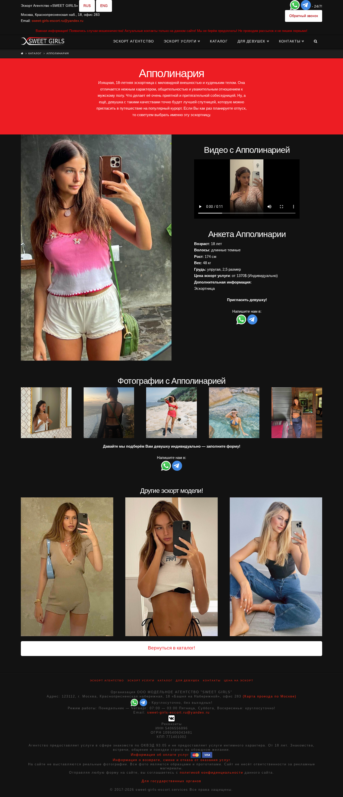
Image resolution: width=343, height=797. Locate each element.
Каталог (34, 53)
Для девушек (188, 680)
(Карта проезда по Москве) (269, 696)
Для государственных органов (171, 781)
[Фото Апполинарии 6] (296, 412)
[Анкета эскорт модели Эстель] (171, 566)
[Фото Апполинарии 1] (96, 247)
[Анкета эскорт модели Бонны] (67, 566)
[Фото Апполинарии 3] (109, 412)
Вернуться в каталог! (171, 647)
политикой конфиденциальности (211, 772)
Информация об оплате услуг (160, 755)
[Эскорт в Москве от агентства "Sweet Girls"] (43, 40)
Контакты (212, 680)
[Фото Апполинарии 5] (234, 412)
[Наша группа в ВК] (171, 718)
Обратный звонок (303, 16)
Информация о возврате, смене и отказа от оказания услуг (172, 760)
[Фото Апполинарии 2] (46, 412)
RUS (87, 6)
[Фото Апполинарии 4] (171, 412)
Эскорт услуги (140, 680)
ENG (104, 6)
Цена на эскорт (238, 680)
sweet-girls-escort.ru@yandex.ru (57, 21)
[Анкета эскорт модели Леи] (276, 566)
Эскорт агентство (107, 680)
